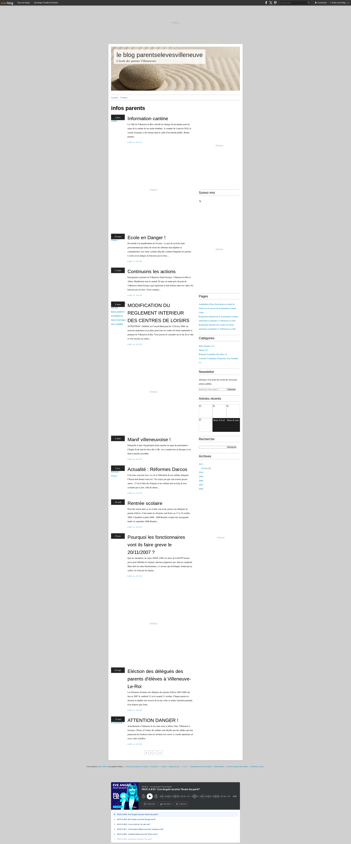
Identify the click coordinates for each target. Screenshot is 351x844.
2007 (201, 484)
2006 (201, 488)
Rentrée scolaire (145, 503)
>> (160, 752)
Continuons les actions (152, 271)
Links (201, 312)
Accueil (114, 97)
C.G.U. (185, 766)
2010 (201, 472)
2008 (201, 480)
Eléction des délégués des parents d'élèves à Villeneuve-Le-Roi (159, 679)
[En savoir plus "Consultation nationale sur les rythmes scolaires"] (219, 411)
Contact (124, 97)
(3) (213, 354)
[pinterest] (275, 2)
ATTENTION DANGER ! (153, 720)
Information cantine (148, 118)
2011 (201, 464)
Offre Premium (219, 766)
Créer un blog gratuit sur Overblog (136, 766)
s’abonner (151, 804)
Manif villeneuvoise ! (149, 439)
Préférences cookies (257, 766)
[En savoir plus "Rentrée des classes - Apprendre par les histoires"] (206, 425)
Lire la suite (135, 142)
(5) (203, 350)
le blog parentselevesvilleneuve (160, 54)
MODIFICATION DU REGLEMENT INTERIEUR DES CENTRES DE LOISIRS (158, 313)
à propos (182, 804)
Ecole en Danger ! (147, 237)
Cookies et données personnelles (237, 766)
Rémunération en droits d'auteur (201, 766)
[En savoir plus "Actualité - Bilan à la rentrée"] (233, 411)
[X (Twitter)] (270, 2)
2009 (201, 476)
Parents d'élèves (102, 766)
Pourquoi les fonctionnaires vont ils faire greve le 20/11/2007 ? (156, 544)
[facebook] (266, 2)
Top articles (154, 766)
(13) (206, 345)
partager (167, 804)
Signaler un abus (174, 766)
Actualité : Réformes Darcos (157, 469)
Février (205, 468)
